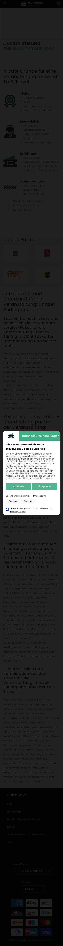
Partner (28, 501)
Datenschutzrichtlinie (17, 495)
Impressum (39, 495)
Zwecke (13, 501)
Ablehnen (18, 486)
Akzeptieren (44, 486)
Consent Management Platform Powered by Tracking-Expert (31, 510)
